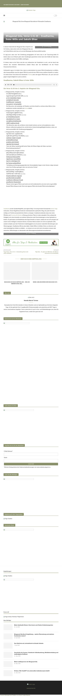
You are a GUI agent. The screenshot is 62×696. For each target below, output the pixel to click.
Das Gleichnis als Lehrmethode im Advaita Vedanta (28, 643)
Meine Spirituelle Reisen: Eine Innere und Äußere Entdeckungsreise (33, 625)
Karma (26, 108)
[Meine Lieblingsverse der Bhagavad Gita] (45, 271)
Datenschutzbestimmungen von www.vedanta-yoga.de (34, 467)
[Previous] (5, 2)
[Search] (50, 15)
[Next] (7, 2)
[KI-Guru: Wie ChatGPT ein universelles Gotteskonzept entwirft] (8, 673)
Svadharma (7, 208)
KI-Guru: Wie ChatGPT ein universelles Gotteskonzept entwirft (31, 670)
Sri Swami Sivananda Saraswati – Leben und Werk (16, 4)
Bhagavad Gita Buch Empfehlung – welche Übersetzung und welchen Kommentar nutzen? (34, 635)
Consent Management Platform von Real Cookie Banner (15, 695)
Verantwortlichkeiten (16, 215)
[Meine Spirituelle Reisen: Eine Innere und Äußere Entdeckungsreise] (8, 627)
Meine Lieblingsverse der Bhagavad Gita (45, 282)
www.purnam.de (31, 688)
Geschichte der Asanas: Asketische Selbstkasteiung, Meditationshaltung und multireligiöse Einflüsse (36, 653)
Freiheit (30, 74)
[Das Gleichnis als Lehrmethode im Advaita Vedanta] (8, 646)
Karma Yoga (54, 208)
